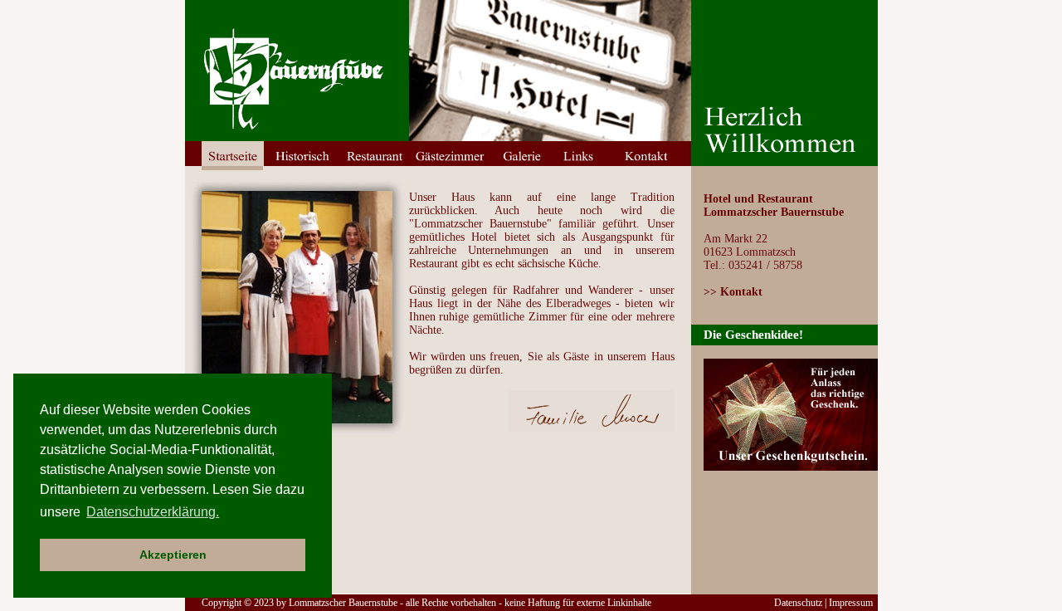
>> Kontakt (733, 292)
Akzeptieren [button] (173, 554)
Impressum (851, 603)
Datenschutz (798, 603)
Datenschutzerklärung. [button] (152, 512)
